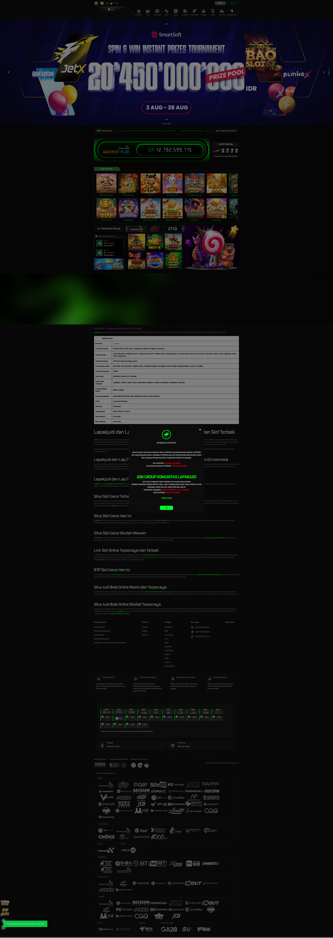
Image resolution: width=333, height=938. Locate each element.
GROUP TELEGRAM (173, 492)
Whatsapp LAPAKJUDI (172, 463)
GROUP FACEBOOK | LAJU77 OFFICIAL (175, 490)
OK (167, 508)
